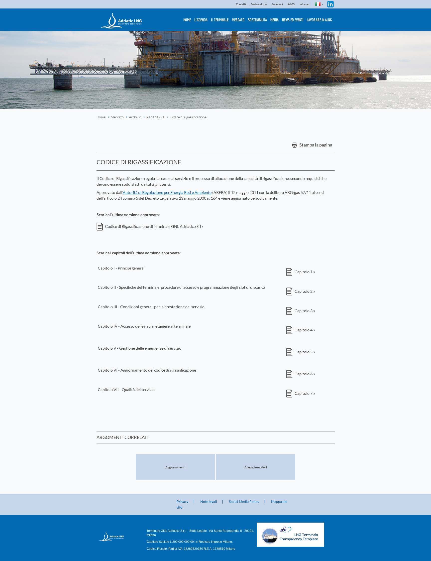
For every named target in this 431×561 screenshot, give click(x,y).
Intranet (305, 4)
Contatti (241, 4)
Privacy (182, 501)
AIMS (291, 4)
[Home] (115, 536)
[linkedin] (330, 3)
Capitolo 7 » (304, 393)
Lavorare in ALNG (319, 19)
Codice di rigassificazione (188, 117)
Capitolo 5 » (304, 351)
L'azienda (201, 19)
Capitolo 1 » (304, 271)
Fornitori (277, 4)
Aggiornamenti (175, 467)
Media (274, 19)
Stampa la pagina (315, 144)
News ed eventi (292, 19)
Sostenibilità (257, 19)
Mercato (238, 19)
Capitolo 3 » (304, 310)
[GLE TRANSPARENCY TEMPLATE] (296, 535)
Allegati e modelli (255, 467)
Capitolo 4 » (304, 329)
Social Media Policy (244, 501)
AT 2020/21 (155, 117)
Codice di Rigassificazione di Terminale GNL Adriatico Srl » (154, 226)
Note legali (208, 501)
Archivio (135, 117)
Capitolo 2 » (304, 291)
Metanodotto (259, 4)
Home (187, 19)
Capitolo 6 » (304, 373)
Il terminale (219, 19)
